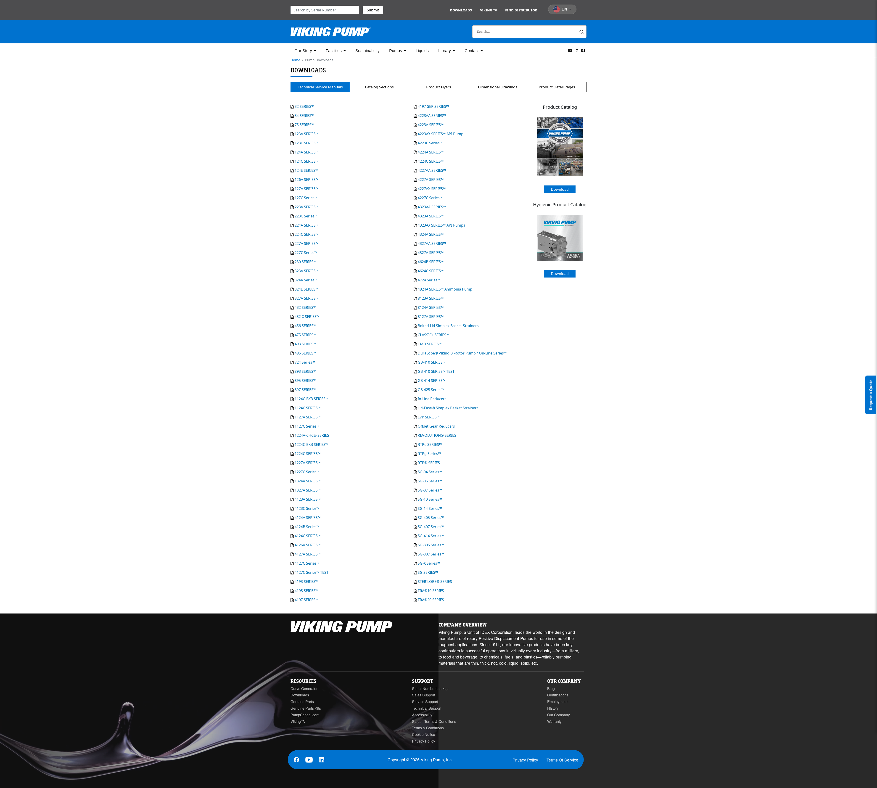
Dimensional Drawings (497, 87)
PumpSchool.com (305, 714)
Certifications (557, 695)
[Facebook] (583, 50)
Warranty (554, 721)
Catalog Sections (379, 87)
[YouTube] (570, 50)
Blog (551, 688)
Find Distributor (521, 10)
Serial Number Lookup (430, 688)
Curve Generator (304, 688)
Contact (472, 50)
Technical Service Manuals (320, 87)
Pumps (395, 50)
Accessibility (422, 714)
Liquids (422, 50)
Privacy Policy (423, 741)
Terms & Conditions (428, 727)
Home (295, 60)
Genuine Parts (302, 701)
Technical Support (426, 708)
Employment (557, 701)
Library (444, 50)
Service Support (425, 701)
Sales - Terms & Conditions (434, 721)
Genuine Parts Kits (306, 708)
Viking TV (488, 10)
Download (560, 189)
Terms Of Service (562, 760)
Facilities (334, 50)
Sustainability (367, 50)
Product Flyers (438, 87)
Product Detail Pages (557, 87)
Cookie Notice (423, 734)
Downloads (461, 10)
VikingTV (298, 721)
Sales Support (423, 695)
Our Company (558, 714)
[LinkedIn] (576, 50)
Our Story (303, 50)
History (553, 708)
